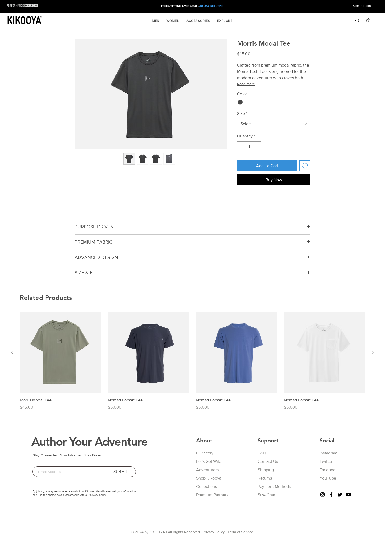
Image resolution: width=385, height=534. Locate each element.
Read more (246, 84)
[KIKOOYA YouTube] (348, 495)
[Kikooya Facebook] (331, 495)
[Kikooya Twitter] (340, 495)
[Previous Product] (12, 352)
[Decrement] (241, 147)
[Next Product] (373, 352)
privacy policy (98, 494)
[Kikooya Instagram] (323, 495)
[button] (155, 21)
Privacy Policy (214, 532)
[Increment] (256, 147)
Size (242, 113)
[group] (192, 361)
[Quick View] (60, 352)
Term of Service (240, 532)
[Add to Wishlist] (304, 165)
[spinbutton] (249, 147)
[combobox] (273, 124)
